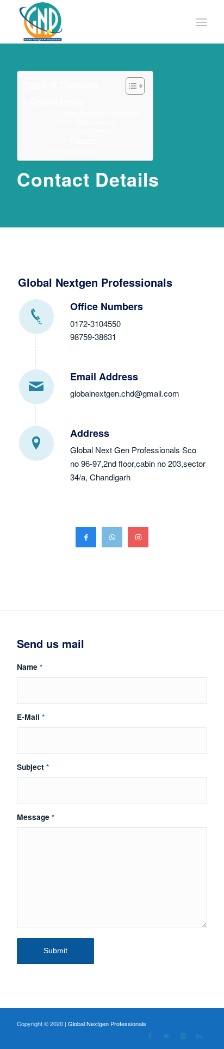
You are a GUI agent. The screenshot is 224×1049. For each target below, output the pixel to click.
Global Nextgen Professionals (101, 112)
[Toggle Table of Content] (129, 86)
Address (85, 140)
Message (35, 816)
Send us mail (79, 149)
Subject (33, 766)
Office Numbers (94, 122)
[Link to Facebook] (150, 1035)
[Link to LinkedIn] (199, 1035)
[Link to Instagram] (183, 1035)
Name (29, 666)
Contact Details (57, 101)
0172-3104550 (95, 323)
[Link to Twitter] (166, 1035)
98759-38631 (93, 336)
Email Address (93, 131)
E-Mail (31, 716)
